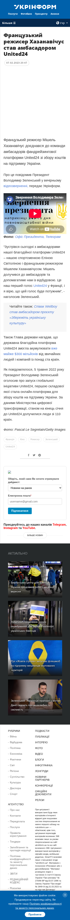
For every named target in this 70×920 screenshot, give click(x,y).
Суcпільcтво (17, 776)
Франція (10, 439)
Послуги (13, 13)
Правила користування (18, 834)
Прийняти (35, 914)
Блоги (39, 759)
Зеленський (51, 439)
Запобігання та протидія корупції (20, 849)
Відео (39, 753)
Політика (15, 747)
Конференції (44, 785)
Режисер (35, 439)
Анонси (55, 13)
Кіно (22, 439)
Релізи (39, 800)
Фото (39, 748)
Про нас (15, 809)
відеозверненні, (16, 186)
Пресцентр (41, 13)
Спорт (13, 793)
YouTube (28, 528)
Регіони (14, 770)
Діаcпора (15, 788)
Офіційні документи (43, 793)
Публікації (42, 736)
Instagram (11, 528)
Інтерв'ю (41, 742)
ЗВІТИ (13, 873)
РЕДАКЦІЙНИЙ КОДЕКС (19, 881)
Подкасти (42, 730)
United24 (40, 286)
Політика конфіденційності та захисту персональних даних (20, 862)
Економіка (16, 753)
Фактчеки (15, 759)
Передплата (17, 821)
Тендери (15, 841)
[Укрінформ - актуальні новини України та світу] (35, 7)
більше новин (35, 535)
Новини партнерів (42, 778)
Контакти (15, 815)
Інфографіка (43, 765)
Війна (13, 736)
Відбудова (16, 742)
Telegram (59, 524)
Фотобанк (26, 13)
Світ (12, 765)
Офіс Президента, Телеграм (37, 237)
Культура (15, 782)
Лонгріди (41, 771)
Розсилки (15, 888)
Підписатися (19, 510)
